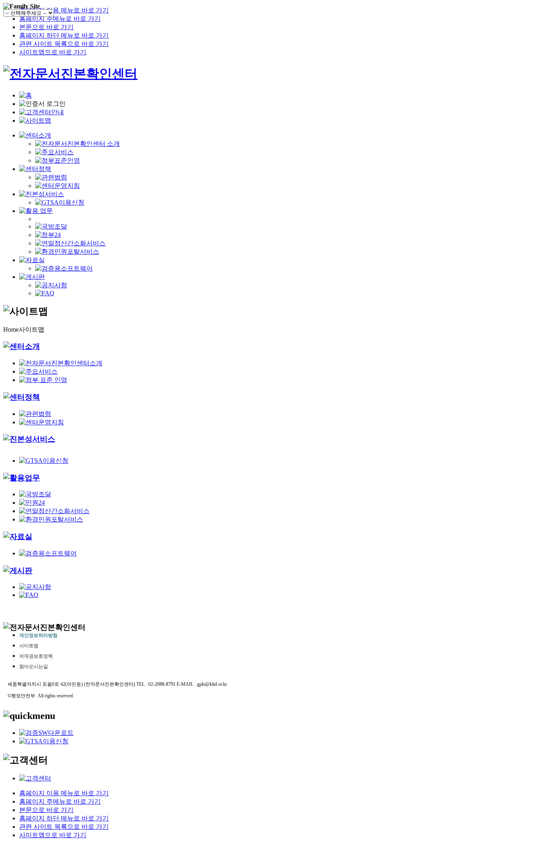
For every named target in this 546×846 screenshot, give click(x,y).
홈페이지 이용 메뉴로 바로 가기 (64, 10)
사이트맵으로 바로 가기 (52, 52)
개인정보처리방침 (38, 635)
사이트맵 (28, 646)
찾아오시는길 (33, 666)
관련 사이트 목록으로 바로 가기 (64, 43)
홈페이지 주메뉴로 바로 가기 (60, 18)
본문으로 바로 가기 (46, 27)
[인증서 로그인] (42, 104)
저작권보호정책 (36, 656)
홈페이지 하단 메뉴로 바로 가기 (64, 35)
